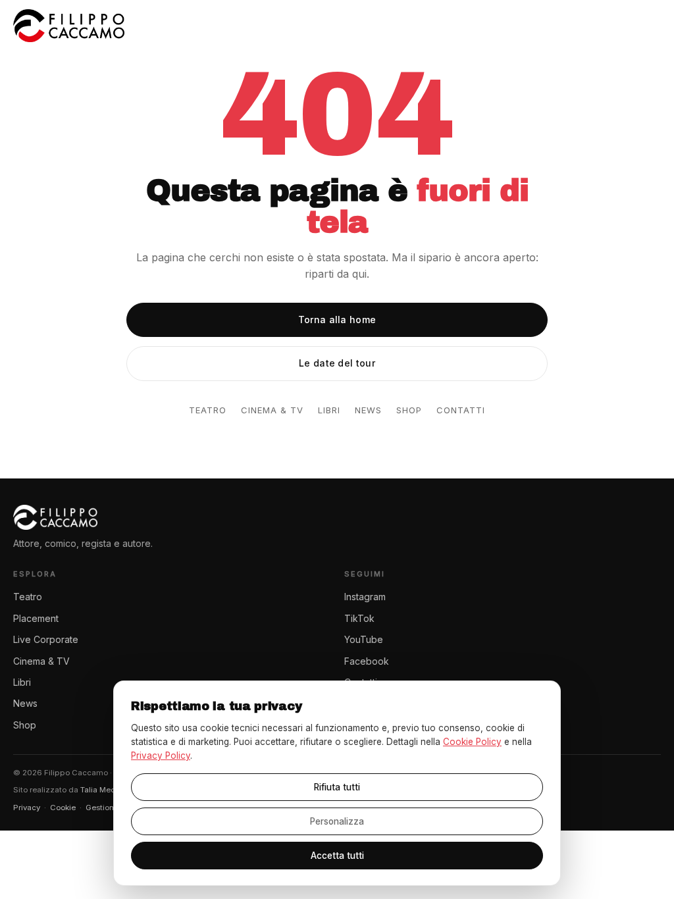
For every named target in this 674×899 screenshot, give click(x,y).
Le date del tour (337, 363)
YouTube (363, 639)
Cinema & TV (272, 410)
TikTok (359, 618)
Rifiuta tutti (337, 787)
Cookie (63, 807)
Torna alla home (337, 319)
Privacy (26, 807)
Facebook (366, 661)
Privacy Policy (160, 755)
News (368, 410)
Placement (36, 618)
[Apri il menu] (647, 25)
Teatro (207, 410)
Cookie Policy (472, 741)
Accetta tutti (337, 855)
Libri (329, 410)
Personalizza (337, 821)
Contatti (460, 410)
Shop (409, 410)
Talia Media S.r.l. (110, 789)
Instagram (365, 596)
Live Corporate (45, 639)
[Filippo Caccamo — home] (68, 25)
